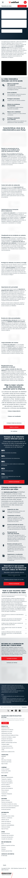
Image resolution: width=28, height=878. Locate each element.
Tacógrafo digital (5, 744)
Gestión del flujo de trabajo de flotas (9, 735)
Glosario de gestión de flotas (8, 845)
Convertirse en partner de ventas (9, 804)
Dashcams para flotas (6, 761)
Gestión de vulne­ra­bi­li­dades (7, 825)
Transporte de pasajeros (7, 782)
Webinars (3, 849)
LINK (2, 758)
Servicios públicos (5, 784)
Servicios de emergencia (7, 788)
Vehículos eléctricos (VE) (7, 748)
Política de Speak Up (6, 821)
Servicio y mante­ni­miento (7, 777)
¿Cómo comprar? (5, 769)
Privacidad (3, 814)
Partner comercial (5, 800)
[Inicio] (2, 707)
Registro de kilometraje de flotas (9, 742)
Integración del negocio (6, 738)
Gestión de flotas (7, 707)
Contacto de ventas (6, 770)
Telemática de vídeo (16, 707)
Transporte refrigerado (6, 793)
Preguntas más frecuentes (7, 835)
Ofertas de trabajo (5, 827)
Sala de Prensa (4, 828)
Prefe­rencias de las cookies (7, 816)
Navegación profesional (6, 740)
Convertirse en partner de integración (10, 805)
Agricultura (3, 795)
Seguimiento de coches (6, 731)
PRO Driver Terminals (6, 760)
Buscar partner (4, 772)
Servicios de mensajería (6, 781)
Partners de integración (6, 802)
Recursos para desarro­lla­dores (8, 807)
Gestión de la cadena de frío (7, 751)
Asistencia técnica (5, 833)
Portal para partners (6, 809)
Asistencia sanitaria (5, 786)
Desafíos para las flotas (6, 850)
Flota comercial (5, 790)
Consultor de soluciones (6, 839)
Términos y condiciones (6, 817)
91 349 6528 (4, 855)
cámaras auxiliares (10, 267)
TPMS (2, 749)
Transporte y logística (6, 779)
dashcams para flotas (10, 492)
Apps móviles (4, 763)
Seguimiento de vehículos (7, 729)
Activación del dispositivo (7, 837)
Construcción (4, 792)
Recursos (3, 847)
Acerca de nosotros (6, 823)
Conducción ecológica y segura (8, 737)
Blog (2, 843)
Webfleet (3, 756)
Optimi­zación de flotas (6, 733)
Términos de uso (5, 819)
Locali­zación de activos (6, 746)
